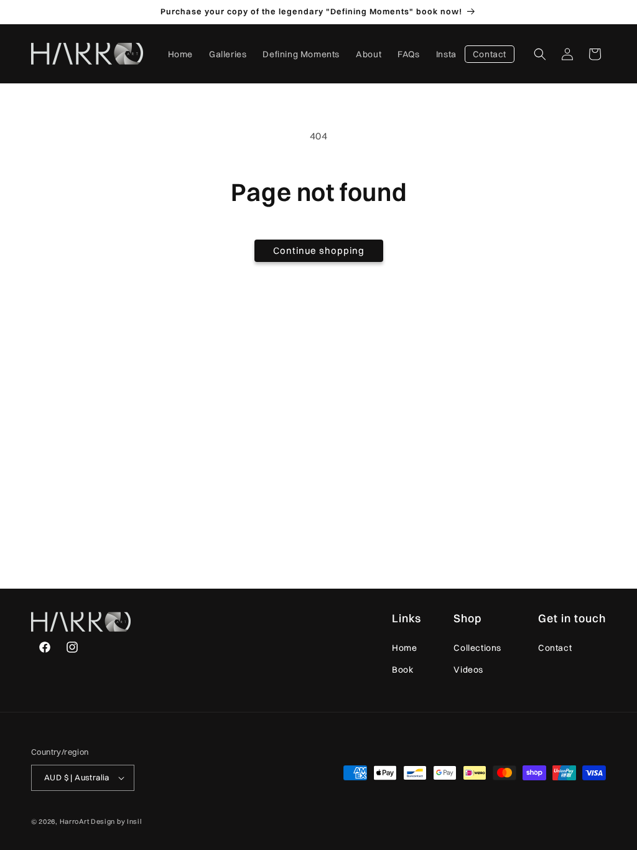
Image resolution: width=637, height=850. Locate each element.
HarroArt (75, 821)
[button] (540, 54)
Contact (555, 647)
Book (402, 669)
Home (404, 647)
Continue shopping (319, 250)
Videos (468, 669)
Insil (134, 821)
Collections (477, 647)
